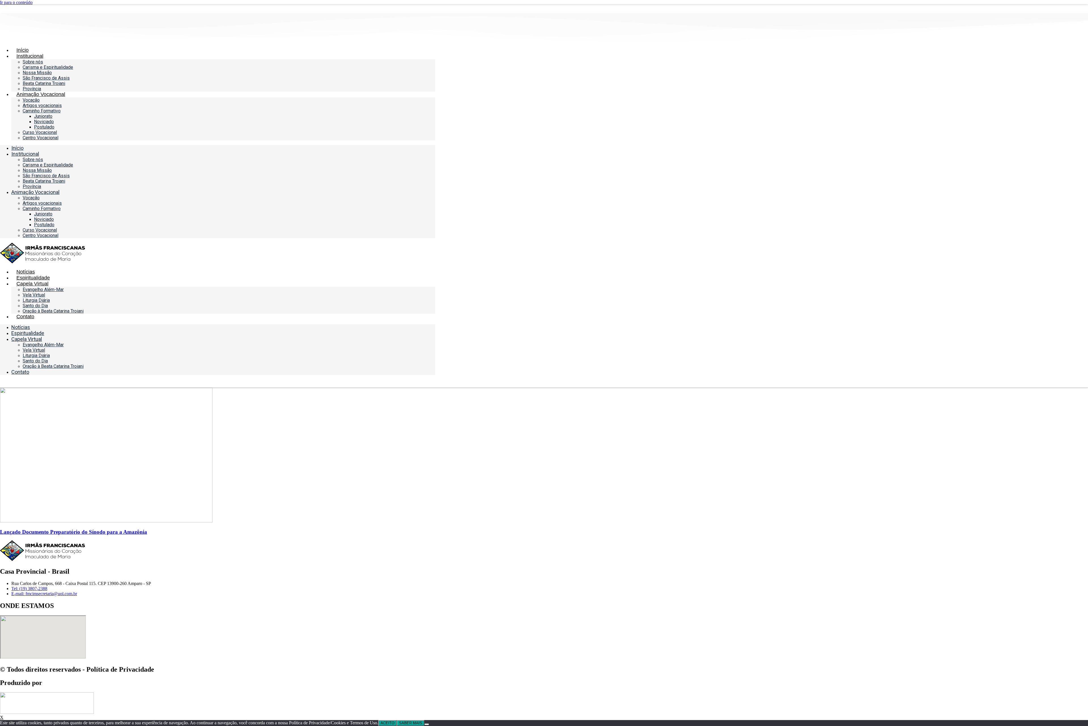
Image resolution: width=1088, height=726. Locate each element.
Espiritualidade (33, 278)
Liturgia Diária (36, 300)
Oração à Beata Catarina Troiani (53, 311)
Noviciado (44, 121)
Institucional (29, 56)
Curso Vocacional (40, 132)
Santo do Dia (35, 305)
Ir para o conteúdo (16, 2)
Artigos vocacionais (42, 105)
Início (22, 50)
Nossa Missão (37, 72)
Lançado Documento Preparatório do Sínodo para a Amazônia (73, 532)
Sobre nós (33, 62)
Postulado (44, 127)
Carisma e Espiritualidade (48, 67)
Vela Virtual (34, 295)
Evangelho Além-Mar (43, 289)
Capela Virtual (32, 284)
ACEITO (387, 723)
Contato (25, 316)
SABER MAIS (410, 723)
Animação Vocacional (40, 94)
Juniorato (43, 116)
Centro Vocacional (40, 137)
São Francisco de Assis (46, 78)
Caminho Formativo (42, 111)
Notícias (25, 272)
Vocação (31, 100)
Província (32, 88)
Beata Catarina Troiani (44, 83)
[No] (426, 724)
